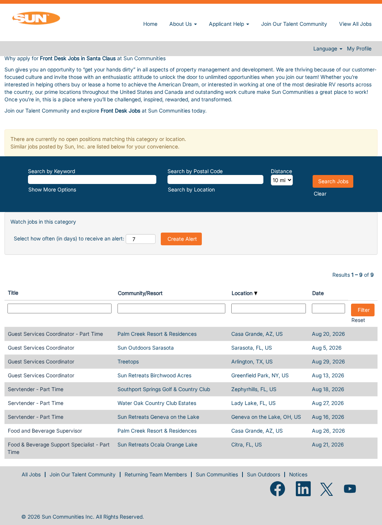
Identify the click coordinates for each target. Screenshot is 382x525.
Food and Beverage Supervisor (45, 430)
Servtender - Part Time (35, 389)
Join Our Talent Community (294, 24)
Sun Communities (217, 474)
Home (150, 24)
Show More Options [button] (52, 189)
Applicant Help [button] (227, 24)
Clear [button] (320, 193)
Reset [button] (358, 320)
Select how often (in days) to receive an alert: (69, 238)
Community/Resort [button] (140, 293)
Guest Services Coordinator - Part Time (55, 334)
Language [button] (326, 49)
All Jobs (31, 474)
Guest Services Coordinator (41, 347)
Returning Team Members (156, 474)
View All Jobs (355, 24)
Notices (298, 474)
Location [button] (243, 293)
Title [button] (13, 292)
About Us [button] (181, 24)
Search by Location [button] (191, 189)
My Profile (359, 49)
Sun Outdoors (263, 474)
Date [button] (318, 293)
